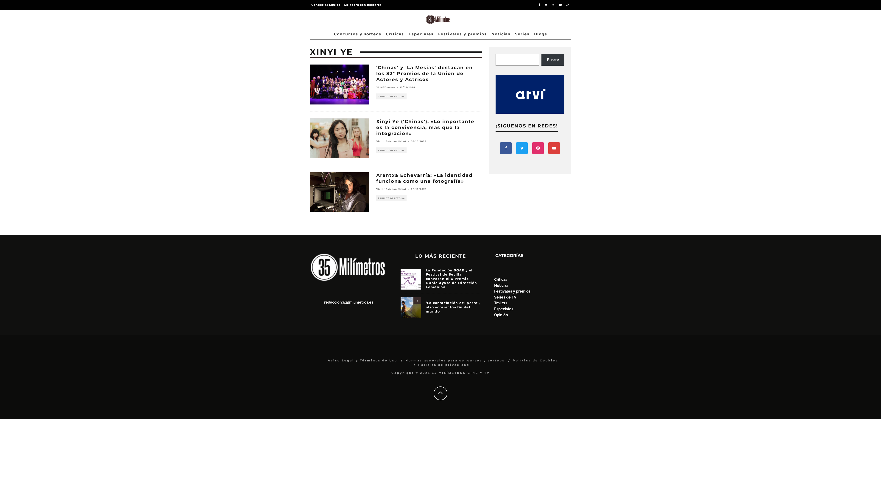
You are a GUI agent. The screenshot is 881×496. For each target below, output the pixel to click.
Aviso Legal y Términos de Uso (362, 360)
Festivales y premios (462, 34)
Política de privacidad (443, 364)
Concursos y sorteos (357, 34)
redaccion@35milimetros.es (348, 302)
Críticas (395, 34)
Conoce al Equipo (326, 4)
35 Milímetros (385, 87)
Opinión (501, 315)
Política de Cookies (535, 360)
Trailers (500, 303)
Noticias (500, 34)
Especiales (421, 34)
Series (522, 34)
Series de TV (505, 297)
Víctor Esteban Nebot (391, 141)
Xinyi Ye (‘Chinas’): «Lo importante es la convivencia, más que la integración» (425, 127)
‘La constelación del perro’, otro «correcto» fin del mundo (453, 307)
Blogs (540, 34)
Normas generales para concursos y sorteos (455, 360)
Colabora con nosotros (363, 4)
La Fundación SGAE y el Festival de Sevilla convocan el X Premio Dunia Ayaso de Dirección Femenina (451, 278)
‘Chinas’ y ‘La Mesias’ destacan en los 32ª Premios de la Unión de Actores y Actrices (424, 73)
